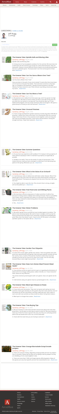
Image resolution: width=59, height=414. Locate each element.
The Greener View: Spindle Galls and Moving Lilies (30, 57)
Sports (47, 5)
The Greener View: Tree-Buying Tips (25, 305)
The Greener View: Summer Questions (26, 149)
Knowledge (35, 5)
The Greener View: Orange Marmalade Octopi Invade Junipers (31, 347)
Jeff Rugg (21, 59)
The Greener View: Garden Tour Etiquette (27, 248)
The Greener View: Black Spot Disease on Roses (29, 285)
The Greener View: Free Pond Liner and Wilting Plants (31, 190)
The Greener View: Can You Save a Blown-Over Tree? (31, 75)
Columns (33, 399)
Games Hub (53, 5)
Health (19, 5)
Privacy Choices (53, 412)
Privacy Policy (40, 411)
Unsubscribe (53, 411)
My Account (48, 399)
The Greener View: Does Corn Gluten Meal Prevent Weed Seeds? (32, 265)
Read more (19, 70)
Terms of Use (47, 411)
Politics (41, 5)
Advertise (34, 411)
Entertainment (12, 5)
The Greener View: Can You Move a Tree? (27, 93)
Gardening (15, 59)
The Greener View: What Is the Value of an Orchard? (31, 171)
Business (5, 5)
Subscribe (55, 44)
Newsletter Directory (50, 405)
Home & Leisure (26, 5)
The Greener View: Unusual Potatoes (25, 109)
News (32, 395)
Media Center (48, 403)
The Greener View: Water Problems (25, 208)
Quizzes (33, 401)
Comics (33, 397)
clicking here (45, 51)
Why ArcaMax (48, 401)
